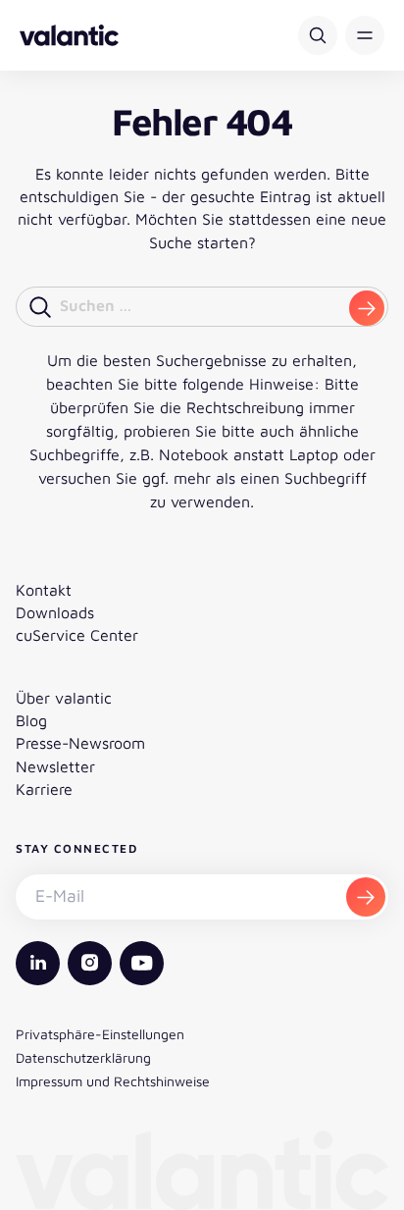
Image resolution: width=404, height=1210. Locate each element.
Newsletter (55, 766)
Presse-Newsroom (80, 743)
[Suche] (317, 35)
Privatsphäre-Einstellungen (100, 1034)
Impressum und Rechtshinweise (113, 1081)
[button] (364, 35)
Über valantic (64, 698)
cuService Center (77, 635)
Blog (31, 720)
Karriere (44, 789)
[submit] (366, 308)
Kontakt (44, 590)
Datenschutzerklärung (83, 1057)
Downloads (55, 612)
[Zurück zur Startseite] (69, 35)
